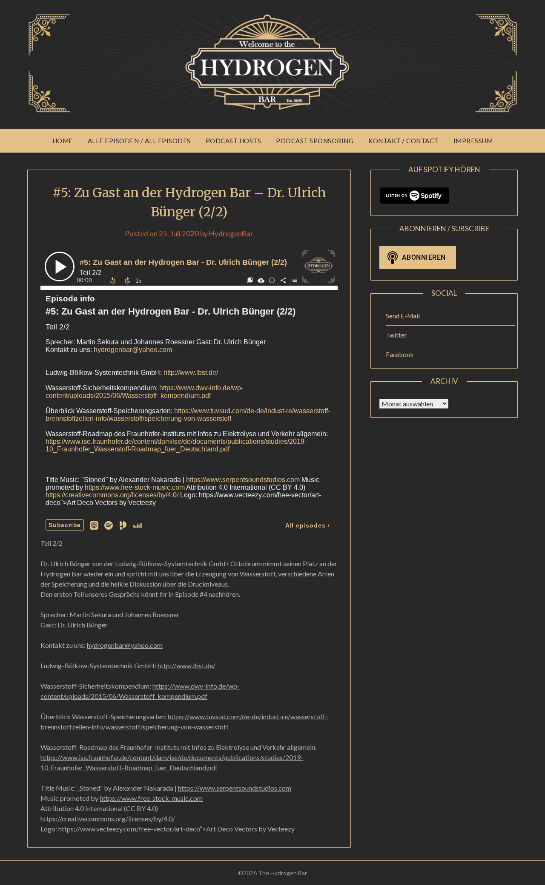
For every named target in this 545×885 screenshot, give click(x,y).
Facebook (399, 354)
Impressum (473, 141)
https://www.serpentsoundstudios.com (234, 788)
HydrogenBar (231, 233)
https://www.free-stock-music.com (151, 798)
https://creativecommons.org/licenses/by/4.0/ (107, 818)
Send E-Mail (403, 316)
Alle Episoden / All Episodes (139, 141)
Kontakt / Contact (403, 141)
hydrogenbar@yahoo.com (125, 645)
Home (62, 141)
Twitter (396, 335)
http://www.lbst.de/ (186, 665)
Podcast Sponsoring (314, 141)
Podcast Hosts (233, 141)
